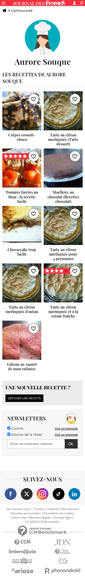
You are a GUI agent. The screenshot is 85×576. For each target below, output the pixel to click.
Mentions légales (40, 517)
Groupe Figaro (63, 517)
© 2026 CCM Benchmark (42, 522)
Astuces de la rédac (26, 434)
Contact (40, 509)
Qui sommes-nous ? (19, 509)
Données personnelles (26, 513)
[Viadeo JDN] (62, 561)
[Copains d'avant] (22, 561)
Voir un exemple (66, 428)
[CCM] (22, 542)
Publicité (53, 509)
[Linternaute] (22, 552)
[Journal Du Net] (62, 542)
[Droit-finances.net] (62, 552)
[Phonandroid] (62, 571)
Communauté (22, 10)
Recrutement (70, 509)
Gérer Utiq (19, 517)
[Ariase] (22, 570)
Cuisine (16, 428)
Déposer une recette (24, 398)
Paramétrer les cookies (59, 513)
